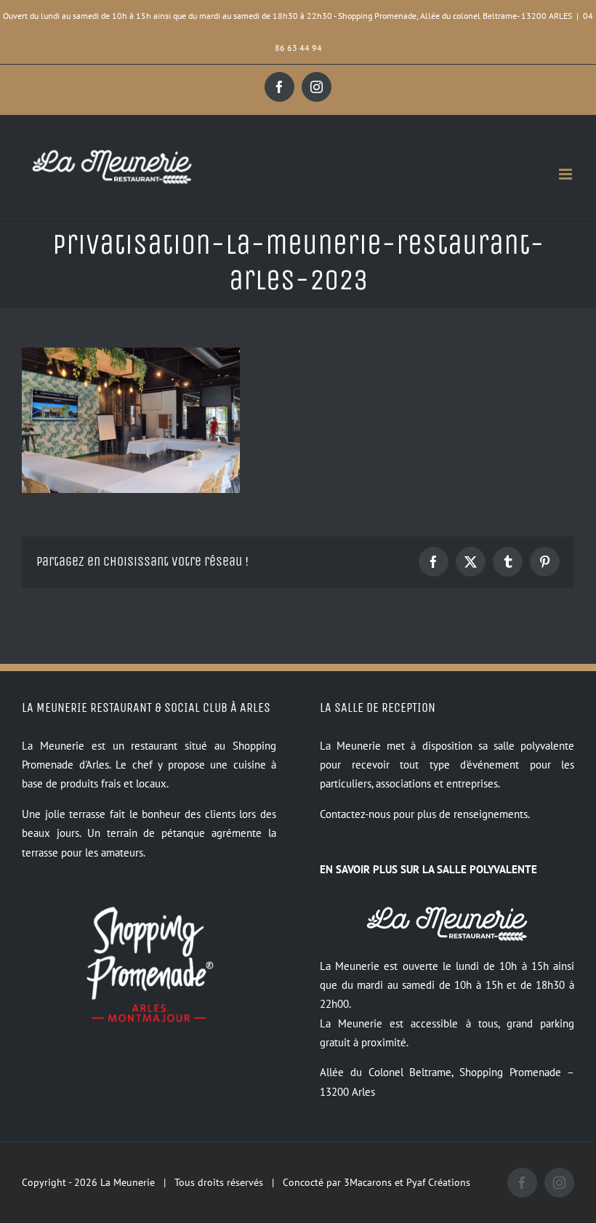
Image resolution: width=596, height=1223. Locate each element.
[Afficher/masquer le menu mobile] (566, 174)
